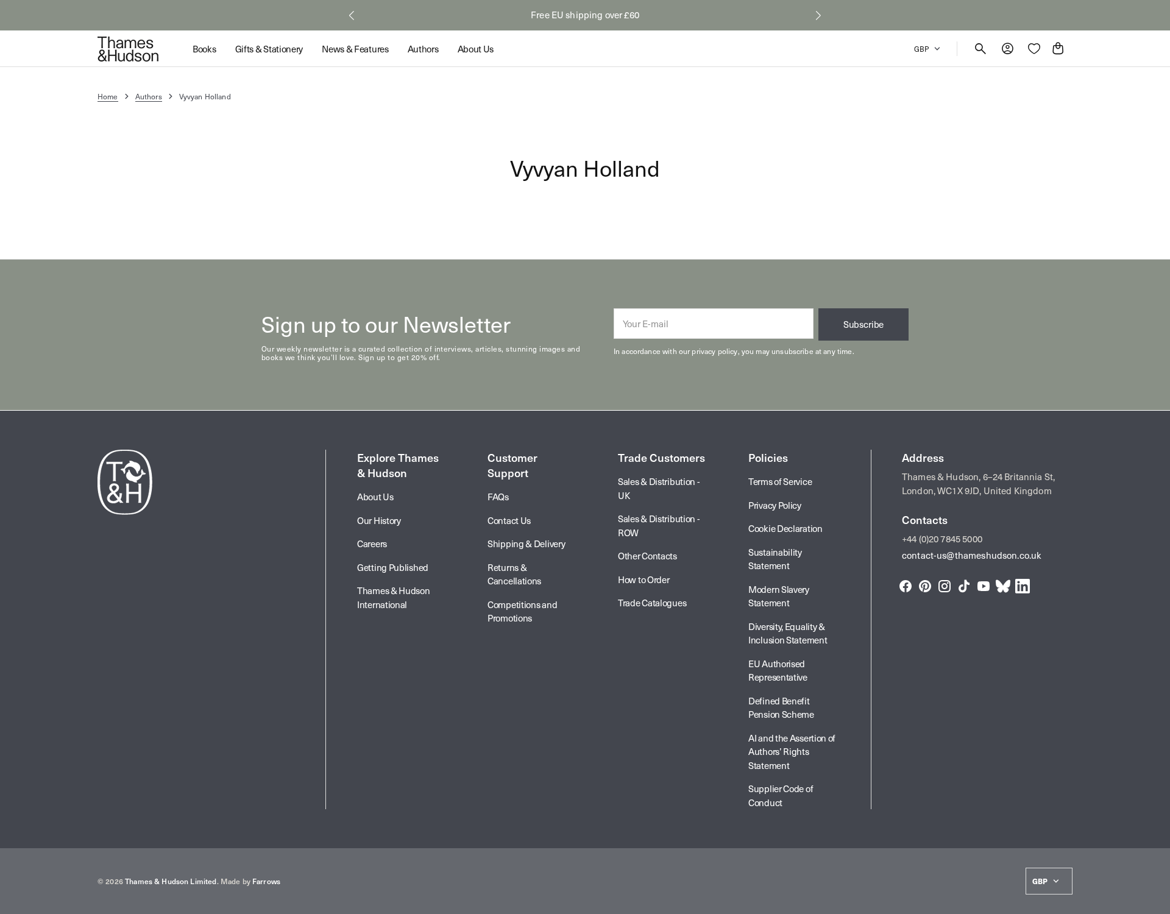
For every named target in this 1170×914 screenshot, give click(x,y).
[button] (351, 15)
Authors (148, 96)
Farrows (266, 881)
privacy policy (714, 350)
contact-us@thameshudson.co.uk (971, 555)
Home (108, 96)
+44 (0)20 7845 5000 (942, 538)
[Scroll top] (1155, 899)
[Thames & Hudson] (128, 48)
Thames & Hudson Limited (170, 881)
